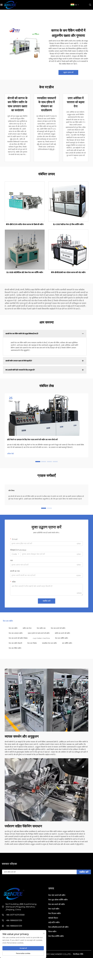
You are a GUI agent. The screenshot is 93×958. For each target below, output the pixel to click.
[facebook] (3, 881)
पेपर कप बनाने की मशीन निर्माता (18, 638)
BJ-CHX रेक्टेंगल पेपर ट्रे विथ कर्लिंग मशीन (68, 224)
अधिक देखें (10, 453)
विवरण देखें (24, 201)
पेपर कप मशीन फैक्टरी (15, 643)
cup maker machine (41, 638)
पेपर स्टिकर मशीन (54, 913)
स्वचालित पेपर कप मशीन (49, 643)
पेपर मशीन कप (41, 628)
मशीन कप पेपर (27, 628)
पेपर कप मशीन (13, 628)
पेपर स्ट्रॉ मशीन (53, 909)
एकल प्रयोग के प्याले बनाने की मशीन (39, 633)
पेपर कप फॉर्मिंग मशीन (61, 638)
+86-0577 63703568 (15, 915)
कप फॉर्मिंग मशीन (67, 643)
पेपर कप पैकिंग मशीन (15, 648)
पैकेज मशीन (52, 931)
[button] (37, 461)
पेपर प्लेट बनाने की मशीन (56, 895)
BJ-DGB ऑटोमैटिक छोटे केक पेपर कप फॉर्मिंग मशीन (25, 272)
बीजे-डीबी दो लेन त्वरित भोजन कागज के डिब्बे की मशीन (24, 224)
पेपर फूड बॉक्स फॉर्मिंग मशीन (58, 900)
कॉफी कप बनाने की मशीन (62, 633)
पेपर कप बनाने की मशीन (58, 628)
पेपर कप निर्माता (32, 643)
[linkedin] (7, 881)
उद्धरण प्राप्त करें (68, 72)
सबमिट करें (46, 601)
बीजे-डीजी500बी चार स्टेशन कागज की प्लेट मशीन (68, 272)
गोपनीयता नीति (78, 954)
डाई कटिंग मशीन (54, 922)
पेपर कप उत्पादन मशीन (16, 633)
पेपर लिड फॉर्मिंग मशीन (56, 936)
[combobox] (15, 554)
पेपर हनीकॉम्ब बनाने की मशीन (58, 927)
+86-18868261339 (14, 920)
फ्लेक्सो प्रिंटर (53, 918)
